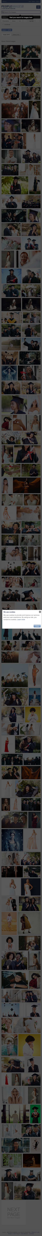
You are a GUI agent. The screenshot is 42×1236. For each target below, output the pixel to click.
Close (37, 626)
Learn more (21, 619)
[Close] (40, 611)
